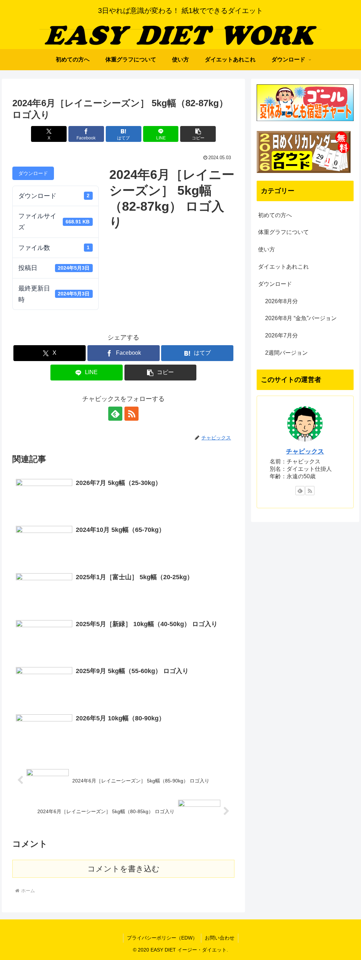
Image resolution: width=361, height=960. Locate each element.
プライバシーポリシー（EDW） (162, 938)
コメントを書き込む (123, 868)
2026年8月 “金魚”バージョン (301, 318)
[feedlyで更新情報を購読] (115, 414)
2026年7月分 (281, 335)
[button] (198, 134)
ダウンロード (33, 173)
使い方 (266, 249)
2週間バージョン (286, 353)
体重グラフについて (283, 232)
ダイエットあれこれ (283, 267)
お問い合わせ (219, 938)
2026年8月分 (281, 301)
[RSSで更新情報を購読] (131, 414)
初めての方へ (275, 215)
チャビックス (305, 451)
